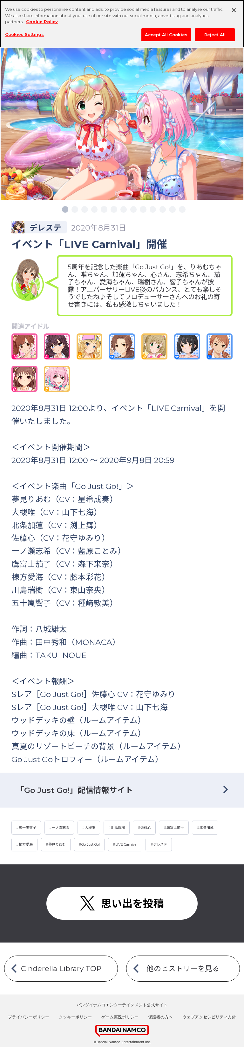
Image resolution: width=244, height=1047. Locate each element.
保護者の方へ (160, 1016)
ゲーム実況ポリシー (120, 1016)
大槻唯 (90, 827)
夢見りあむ (57, 844)
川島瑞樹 (118, 827)
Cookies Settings (24, 34)
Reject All (215, 34)
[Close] (234, 10)
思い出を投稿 (132, 903)
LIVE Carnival (126, 844)
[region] (122, 24)
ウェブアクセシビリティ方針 (209, 1016)
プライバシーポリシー (28, 1016)
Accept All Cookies (166, 34)
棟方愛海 (26, 844)
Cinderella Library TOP (61, 968)
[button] (65, 209)
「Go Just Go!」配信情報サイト (74, 790)
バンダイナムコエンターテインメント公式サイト (122, 1004)
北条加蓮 (207, 827)
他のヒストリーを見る (183, 968)
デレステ (160, 844)
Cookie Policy (42, 21)
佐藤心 (145, 827)
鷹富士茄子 (175, 827)
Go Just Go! (90, 844)
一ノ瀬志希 (60, 827)
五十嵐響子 (27, 827)
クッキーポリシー (75, 1016)
